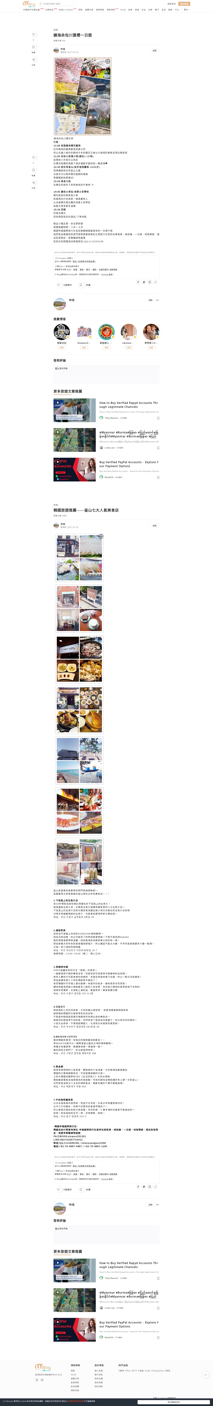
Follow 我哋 (107, 274)
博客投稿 (75, 1390)
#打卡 (134, 1370)
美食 (130, 9)
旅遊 (137, 9)
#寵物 (121, 1370)
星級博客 (100, 9)
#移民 (167, 1370)
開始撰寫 (184, 3)
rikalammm (129, 343)
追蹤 (155, 50)
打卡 (69, 269)
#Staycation (157, 1370)
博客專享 (111, 9)
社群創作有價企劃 (31, 9)
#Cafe (147, 1370)
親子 (157, 9)
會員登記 (171, 3)
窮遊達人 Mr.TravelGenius (106, 343)
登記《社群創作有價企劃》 (84, 261)
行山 (177, 9)
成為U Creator (66, 9)
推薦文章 (89, 9)
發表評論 (61, 368)
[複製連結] (33, 210)
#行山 (128, 1370)
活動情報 (113, 269)
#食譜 (141, 1370)
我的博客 (99, 1386)
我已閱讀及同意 (174, 1402)
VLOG (123, 9)
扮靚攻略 (103, 269)
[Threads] (33, 203)
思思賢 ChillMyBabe (151, 343)
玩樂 (150, 9)
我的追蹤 (99, 1382)
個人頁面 (99, 1370)
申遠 (63, 48)
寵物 (170, 9)
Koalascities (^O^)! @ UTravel (84, 343)
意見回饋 (75, 1386)
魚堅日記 (61, 343)
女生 (144, 9)
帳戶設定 (99, 1374)
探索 (80, 9)
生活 (164, 9)
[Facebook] (33, 189)
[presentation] (53, 333)
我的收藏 (99, 1378)
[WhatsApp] (33, 196)
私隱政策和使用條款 (75, 1401)
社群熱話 (49, 9)
